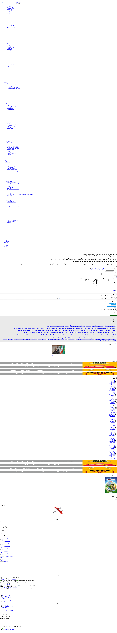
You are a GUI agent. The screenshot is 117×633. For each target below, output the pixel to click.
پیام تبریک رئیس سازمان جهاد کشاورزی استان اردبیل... (8, 579)
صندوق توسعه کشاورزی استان (12, 169)
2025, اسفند (112, 395)
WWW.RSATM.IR (3, 499)
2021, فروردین (112, 435)
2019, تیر (113, 453)
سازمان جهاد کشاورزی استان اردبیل (12, 146)
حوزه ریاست (9, 127)
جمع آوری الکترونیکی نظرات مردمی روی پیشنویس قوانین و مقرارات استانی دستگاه (20, 194)
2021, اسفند (112, 436)
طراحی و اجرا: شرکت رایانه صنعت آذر (8, 629)
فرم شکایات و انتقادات (10, 187)
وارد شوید (101, 268)
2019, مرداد (112, 452)
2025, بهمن (113, 396)
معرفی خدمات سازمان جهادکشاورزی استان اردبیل (15, 204)
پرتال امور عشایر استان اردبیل (11, 124)
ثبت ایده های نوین (10, 186)
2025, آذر (113, 387)
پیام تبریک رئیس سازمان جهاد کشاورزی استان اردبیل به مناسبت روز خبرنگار (63, 326)
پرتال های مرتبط (8, 63)
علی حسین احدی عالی (58, 356)
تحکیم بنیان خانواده (10, 195)
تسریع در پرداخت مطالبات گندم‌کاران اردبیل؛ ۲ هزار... (8, 584)
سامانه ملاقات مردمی (10, 205)
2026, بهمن (112, 385)
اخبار (4, 238)
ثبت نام (93, 268)
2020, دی (113, 448)
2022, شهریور (112, 421)
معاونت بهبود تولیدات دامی (11, 85)
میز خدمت (5, 160)
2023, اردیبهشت (112, 414)
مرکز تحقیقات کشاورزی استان (7, 600)
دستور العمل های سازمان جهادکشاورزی (13, 206)
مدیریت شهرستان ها (10, 108)
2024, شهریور (112, 400)
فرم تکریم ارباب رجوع (10, 184)
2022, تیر (113, 423)
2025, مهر (112, 389)
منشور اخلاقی (9, 145)
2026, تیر (113, 381)
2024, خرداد (112, 403)
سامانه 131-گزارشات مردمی (11, 166)
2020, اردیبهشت (112, 444)
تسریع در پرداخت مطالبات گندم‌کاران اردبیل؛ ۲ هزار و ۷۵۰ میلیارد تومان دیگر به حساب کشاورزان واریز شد (42, 330)
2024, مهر (112, 399)
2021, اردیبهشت (112, 434)
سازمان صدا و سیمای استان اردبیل (7, 606)
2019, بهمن (113, 457)
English (6, 245)
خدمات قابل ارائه (8, 200)
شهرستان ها (18, 4)
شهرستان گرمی (9, 49)
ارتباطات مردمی (9, 185)
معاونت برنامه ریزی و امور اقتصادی (12, 87)
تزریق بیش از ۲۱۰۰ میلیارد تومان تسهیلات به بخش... (8, 589)
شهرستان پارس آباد (10, 7)
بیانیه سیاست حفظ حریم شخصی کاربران (13, 189)
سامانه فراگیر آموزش (10, 125)
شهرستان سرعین (10, 13)
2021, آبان (112, 429)
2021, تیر (113, 432)
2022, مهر (113, 420)
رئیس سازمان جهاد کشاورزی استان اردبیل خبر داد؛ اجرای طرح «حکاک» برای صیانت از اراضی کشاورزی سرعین (39, 328)
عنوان (116, 272)
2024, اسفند (112, 405)
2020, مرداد (112, 442)
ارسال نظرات (9, 188)
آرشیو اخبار (7, 240)
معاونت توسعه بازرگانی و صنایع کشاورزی (13, 88)
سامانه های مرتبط (8, 122)
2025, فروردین (112, 394)
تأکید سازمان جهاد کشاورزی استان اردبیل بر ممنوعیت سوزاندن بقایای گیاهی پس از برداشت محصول (47, 332)
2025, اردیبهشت (112, 393)
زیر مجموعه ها (18, 2)
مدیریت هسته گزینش (10, 109)
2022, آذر (113, 418)
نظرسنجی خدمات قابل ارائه (11, 202)
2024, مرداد (112, 401)
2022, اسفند (112, 425)
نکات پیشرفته (114, 277)
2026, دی (113, 386)
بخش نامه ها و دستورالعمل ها (11, 153)
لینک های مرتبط (7, 162)
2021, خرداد (112, 433)
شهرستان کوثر (9, 9)
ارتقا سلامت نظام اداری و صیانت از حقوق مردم (14, 147)
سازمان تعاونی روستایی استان (11, 168)
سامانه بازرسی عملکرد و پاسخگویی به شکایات (14, 126)
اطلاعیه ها (7, 241)
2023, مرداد (112, 411)
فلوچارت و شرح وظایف (11, 142)
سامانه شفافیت (9, 154)
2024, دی (113, 407)
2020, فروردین (112, 445)
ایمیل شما (115, 271)
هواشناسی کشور (4, 607)
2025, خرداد (112, 392)
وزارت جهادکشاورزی (10, 24)
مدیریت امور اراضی (10, 107)
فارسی (6, 244)
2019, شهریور (112, 451)
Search (10, 0)
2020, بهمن (112, 447)
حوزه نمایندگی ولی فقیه (11, 27)
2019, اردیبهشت (112, 455)
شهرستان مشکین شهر (10, 8)
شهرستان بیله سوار (10, 6)
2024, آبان (112, 398)
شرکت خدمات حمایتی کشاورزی (12, 25)
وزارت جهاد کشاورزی (5, 593)
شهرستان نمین (9, 11)
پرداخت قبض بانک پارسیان (11, 221)
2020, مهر (113, 440)
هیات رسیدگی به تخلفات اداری (11, 152)
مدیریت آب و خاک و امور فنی (11, 106)
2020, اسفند (112, 446)
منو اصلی (6, 43)
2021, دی (113, 437)
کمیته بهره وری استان (10, 149)
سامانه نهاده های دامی (10, 167)
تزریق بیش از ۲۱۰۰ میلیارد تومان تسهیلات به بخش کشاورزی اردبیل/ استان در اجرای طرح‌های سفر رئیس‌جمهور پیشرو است (31, 334)
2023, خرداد (112, 413)
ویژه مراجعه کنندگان (8, 181)
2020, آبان (112, 439)
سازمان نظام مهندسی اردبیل (6, 605)
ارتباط (114, 289)
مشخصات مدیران (10, 144)
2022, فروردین (112, 424)
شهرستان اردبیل (9, 5)
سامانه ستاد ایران (4, 601)
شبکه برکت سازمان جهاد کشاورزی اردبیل (13, 171)
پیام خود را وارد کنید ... (113, 274)
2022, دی (113, 427)
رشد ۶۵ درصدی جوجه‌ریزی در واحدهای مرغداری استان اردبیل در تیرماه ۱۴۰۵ (62, 336)
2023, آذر (113, 408)
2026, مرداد (112, 380)
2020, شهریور (112, 441)
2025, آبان (112, 388)
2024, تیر (113, 402)
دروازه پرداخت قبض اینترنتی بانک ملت (13, 220)
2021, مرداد (112, 431)
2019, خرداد (112, 454)
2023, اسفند (112, 416)
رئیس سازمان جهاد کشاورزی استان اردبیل (58, 355)
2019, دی (113, 458)
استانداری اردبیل (4, 594)
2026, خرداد (112, 382)
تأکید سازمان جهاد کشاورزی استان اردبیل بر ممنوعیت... (8, 587)
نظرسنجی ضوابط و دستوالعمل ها (12, 182)
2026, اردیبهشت (112, 383)
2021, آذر (113, 428)
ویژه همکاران (7, 219)
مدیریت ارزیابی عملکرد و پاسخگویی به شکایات (14, 105)
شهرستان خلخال (9, 12)
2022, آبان (112, 419)
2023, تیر (113, 412)
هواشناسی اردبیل (4, 596)
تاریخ (114, 290)
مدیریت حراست (9, 104)
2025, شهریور (112, 390)
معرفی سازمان (7, 141)
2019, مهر (112, 450)
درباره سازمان (6, 82)
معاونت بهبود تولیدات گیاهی (11, 86)
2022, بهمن (113, 426)
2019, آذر (113, 449)
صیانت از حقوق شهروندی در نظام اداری (13, 148)
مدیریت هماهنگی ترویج (10, 26)
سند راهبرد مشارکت (10, 192)
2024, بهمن (112, 406)
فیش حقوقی (9, 222)
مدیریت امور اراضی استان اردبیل (12, 165)
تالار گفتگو (5, 246)
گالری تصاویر (6, 242)
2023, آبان (112, 409)
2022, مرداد (112, 422)
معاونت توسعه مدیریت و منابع (11, 84)
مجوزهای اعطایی (10, 151)
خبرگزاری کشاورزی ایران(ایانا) (6, 595)
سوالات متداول (9, 193)
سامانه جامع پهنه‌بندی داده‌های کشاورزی (13, 164)
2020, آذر (113, 438)
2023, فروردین (112, 415)
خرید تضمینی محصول (10, 201)
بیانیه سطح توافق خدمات (11, 191)
